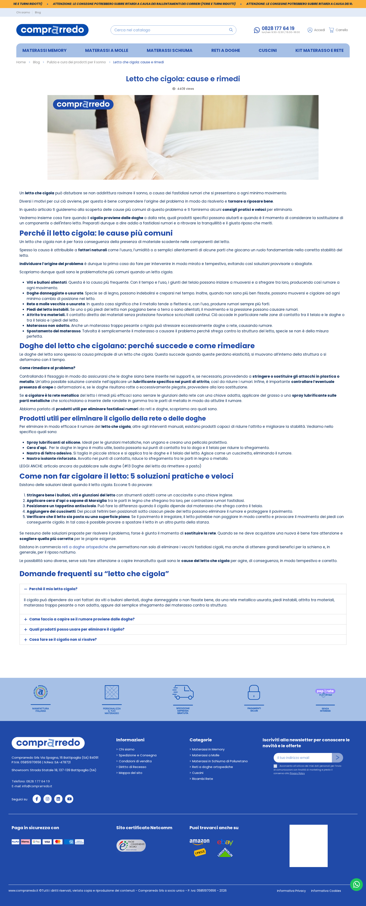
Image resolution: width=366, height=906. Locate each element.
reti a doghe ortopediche (85, 547)
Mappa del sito (130, 773)
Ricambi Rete (202, 778)
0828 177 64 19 (278, 28)
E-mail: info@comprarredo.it (32, 786)
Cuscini (197, 773)
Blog (38, 12)
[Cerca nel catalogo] (231, 30)
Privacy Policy (297, 773)
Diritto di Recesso (132, 767)
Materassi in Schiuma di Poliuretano (220, 761)
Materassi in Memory (208, 749)
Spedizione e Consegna (138, 755)
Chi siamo (23, 12)
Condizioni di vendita (135, 761)
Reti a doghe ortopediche (212, 767)
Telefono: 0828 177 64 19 (31, 781)
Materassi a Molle (205, 755)
